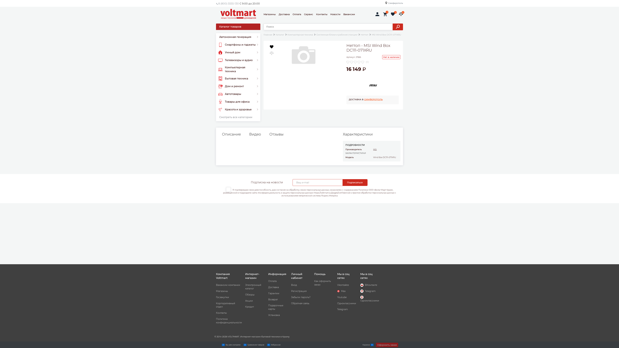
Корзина (366, 345)
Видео (255, 134)
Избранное (275, 345)
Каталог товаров (230, 26)
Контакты (321, 14)
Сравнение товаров (255, 345)
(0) (367, 62)
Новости (335, 14)
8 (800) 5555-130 (228, 3)
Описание (231, 134)
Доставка (284, 14)
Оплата (297, 14)
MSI (375, 149)
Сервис (308, 14)
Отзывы (276, 134)
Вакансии (349, 14)
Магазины (270, 14)
